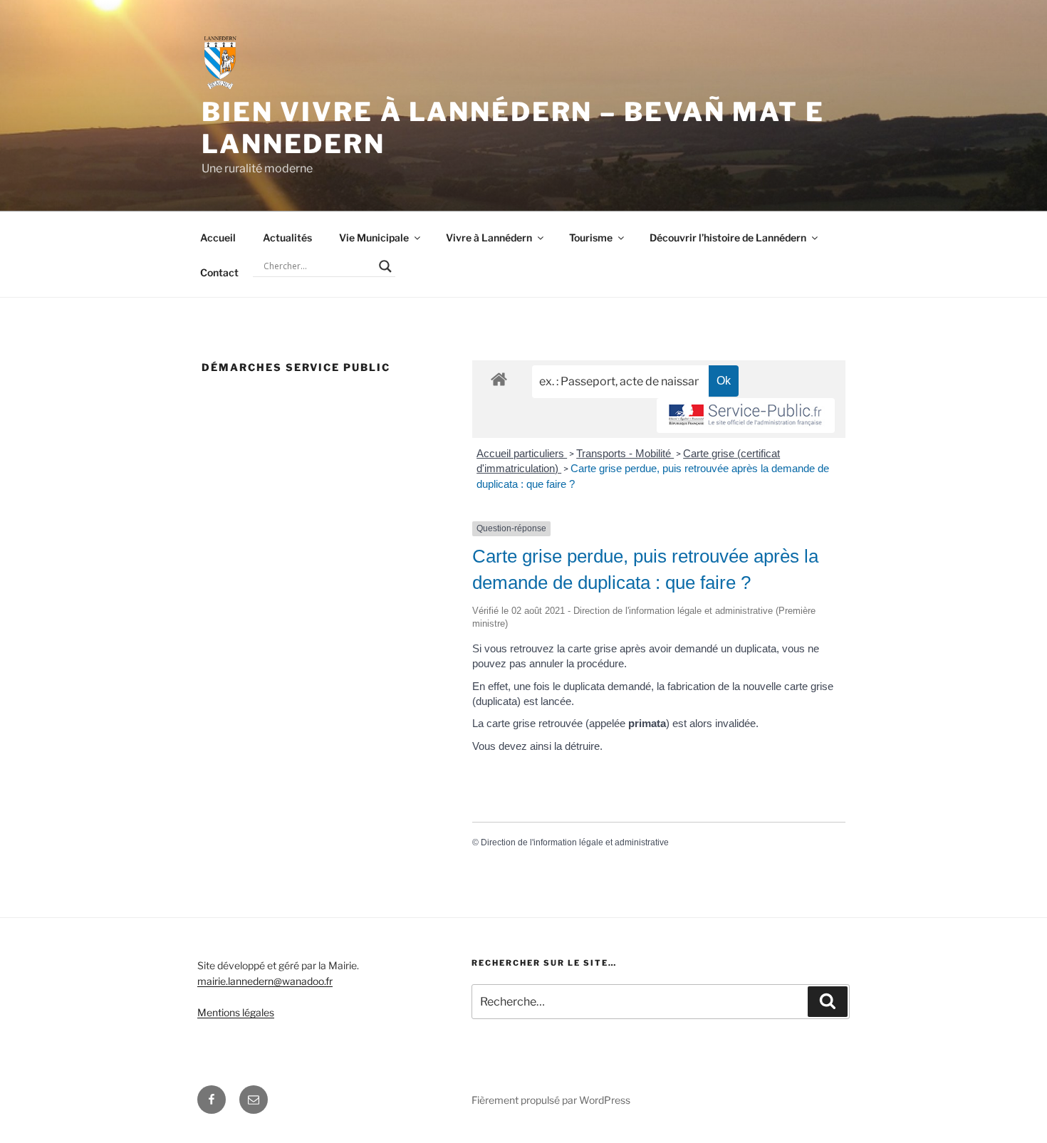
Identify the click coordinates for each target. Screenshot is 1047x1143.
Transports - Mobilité (625, 453)
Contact (219, 272)
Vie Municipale (374, 237)
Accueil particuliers (521, 453)
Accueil (218, 237)
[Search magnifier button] (385, 266)
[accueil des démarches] (499, 378)
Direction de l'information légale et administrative (575, 842)
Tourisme (591, 237)
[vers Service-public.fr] (746, 415)
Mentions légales (235, 1012)
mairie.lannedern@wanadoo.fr (265, 981)
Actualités (287, 237)
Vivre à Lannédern (489, 237)
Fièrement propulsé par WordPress (551, 1100)
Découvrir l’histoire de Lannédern (728, 237)
